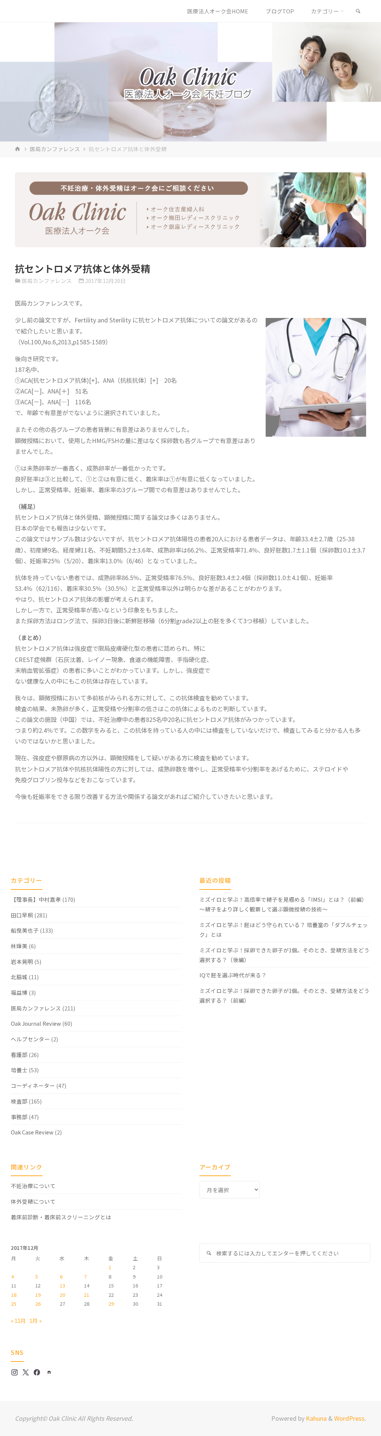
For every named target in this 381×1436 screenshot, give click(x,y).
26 (38, 1303)
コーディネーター (33, 1085)
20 (62, 1294)
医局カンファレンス (55, 149)
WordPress (349, 1418)
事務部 (19, 1117)
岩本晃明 (22, 961)
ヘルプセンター (30, 1039)
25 (13, 1303)
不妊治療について (33, 1186)
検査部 (19, 1101)
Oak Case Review (32, 1132)
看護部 (19, 1054)
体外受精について (33, 1201)
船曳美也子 (25, 930)
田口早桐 (22, 915)
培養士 (19, 1070)
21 (86, 1294)
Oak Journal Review (36, 1023)
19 (38, 1294)
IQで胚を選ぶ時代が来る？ (233, 975)
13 (62, 1285)
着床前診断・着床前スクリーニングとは (61, 1217)
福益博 (19, 992)
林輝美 (19, 946)
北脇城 (19, 977)
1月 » (35, 1320)
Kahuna (315, 1418)
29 (111, 1303)
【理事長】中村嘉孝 (36, 899)
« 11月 (18, 1320)
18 (13, 1294)
